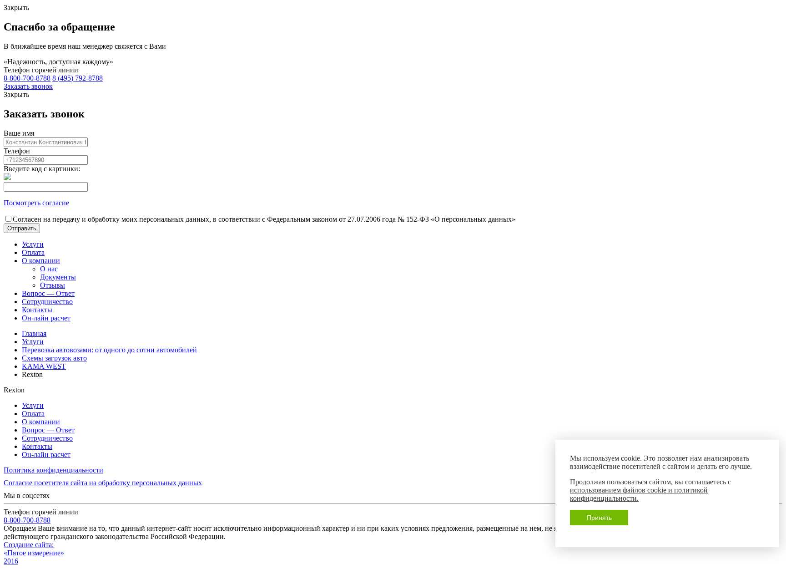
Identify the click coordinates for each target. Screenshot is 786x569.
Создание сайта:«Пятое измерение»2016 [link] (34, 553)
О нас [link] (49, 269)
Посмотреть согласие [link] (36, 203)
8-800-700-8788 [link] (27, 78)
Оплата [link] (33, 252)
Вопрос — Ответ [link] (48, 293)
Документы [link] (58, 277)
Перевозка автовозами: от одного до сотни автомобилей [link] (109, 350)
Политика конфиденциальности (53, 470)
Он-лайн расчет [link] (46, 318)
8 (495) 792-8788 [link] (77, 78)
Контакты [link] (37, 310)
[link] (28, 86)
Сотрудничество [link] (47, 301)
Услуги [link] (33, 244)
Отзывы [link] (52, 285)
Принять (599, 517)
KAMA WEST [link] (44, 366)
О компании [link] (41, 260)
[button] (22, 228)
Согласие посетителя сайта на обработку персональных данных (103, 483)
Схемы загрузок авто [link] (54, 358)
